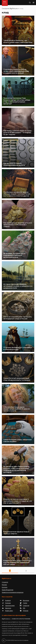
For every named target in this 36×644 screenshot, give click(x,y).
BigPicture (14, 8)
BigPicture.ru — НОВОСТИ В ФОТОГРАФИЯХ (16, 619)
